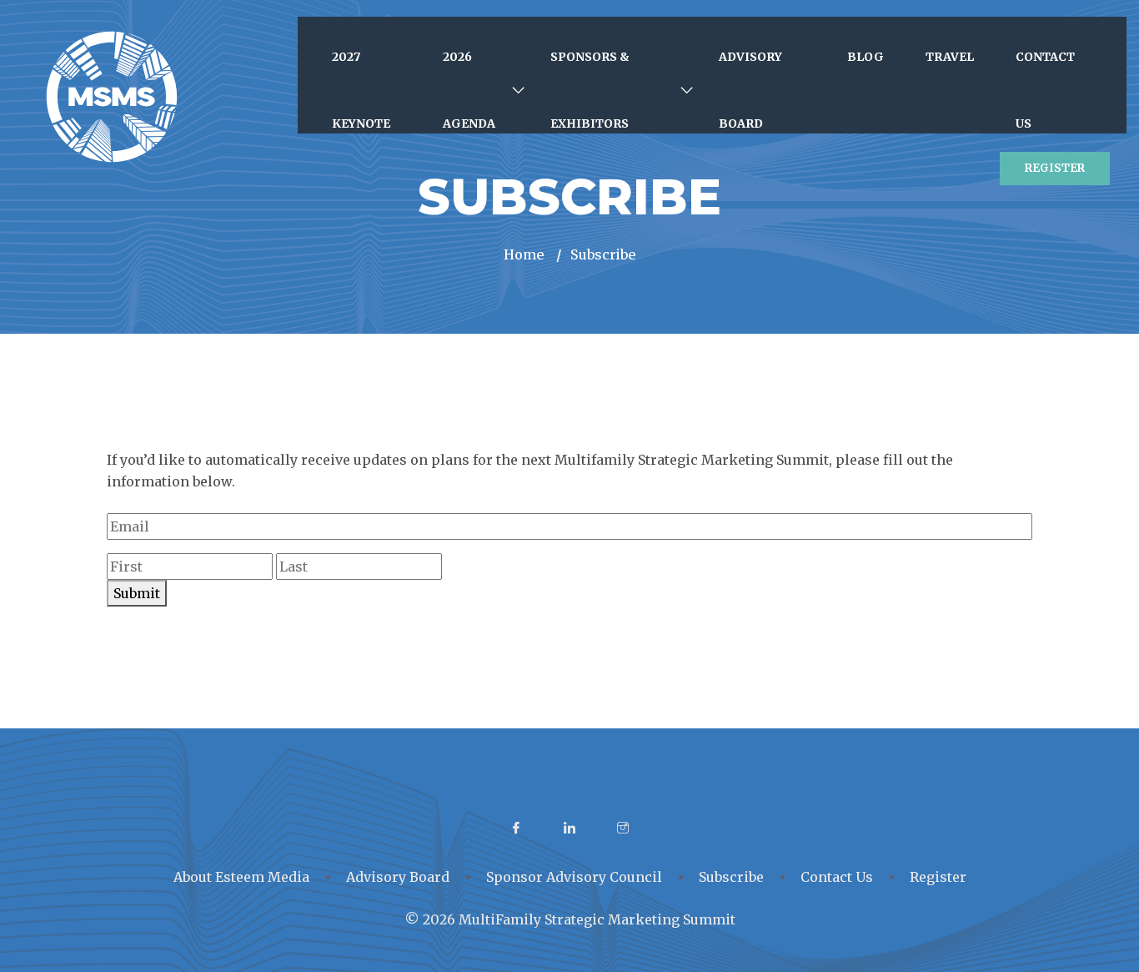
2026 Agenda (469, 90)
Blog (865, 56)
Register (1055, 168)
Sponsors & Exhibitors (590, 90)
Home (524, 254)
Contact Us (1045, 90)
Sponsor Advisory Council (574, 877)
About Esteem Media (241, 877)
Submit (136, 593)
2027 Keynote (361, 90)
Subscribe (731, 877)
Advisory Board (750, 90)
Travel (950, 56)
